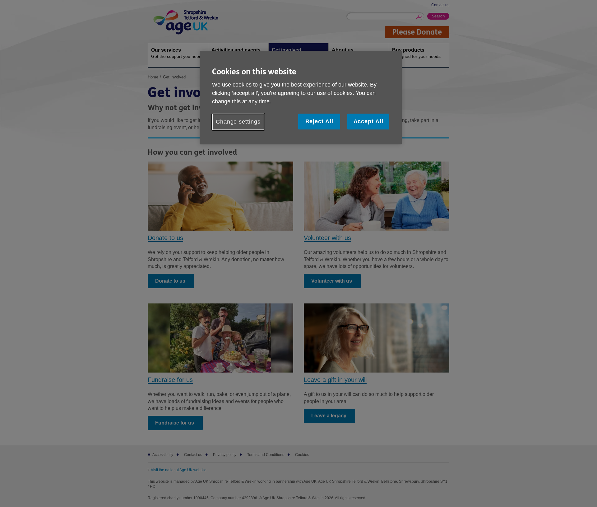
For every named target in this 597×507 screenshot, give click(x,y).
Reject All (319, 121)
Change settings (238, 122)
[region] (301, 97)
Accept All (368, 121)
